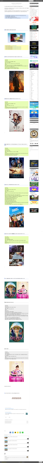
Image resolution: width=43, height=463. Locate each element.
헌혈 (34, 77)
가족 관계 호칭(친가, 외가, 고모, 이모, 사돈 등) (34, 7)
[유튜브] (36, 143)
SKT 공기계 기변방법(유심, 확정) (33, 13)
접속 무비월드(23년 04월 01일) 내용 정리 (8, 421)
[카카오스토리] (17, 432)
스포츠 (34, 78)
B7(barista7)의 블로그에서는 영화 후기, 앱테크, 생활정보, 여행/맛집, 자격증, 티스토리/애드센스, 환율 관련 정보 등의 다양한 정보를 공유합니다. (15, 457)
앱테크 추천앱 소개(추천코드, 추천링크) (34, 4)
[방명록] (38, 0)
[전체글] (37, 0)
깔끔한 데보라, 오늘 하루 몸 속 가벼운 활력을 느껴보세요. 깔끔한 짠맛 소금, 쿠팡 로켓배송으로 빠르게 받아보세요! (15, 409)
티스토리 (34, 95)
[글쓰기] (39, 0)
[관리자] (40, 0)
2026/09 (34, 123)
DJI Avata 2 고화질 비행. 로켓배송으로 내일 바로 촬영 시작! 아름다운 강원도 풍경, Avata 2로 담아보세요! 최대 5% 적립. (14, 414)
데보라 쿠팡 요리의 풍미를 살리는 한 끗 (9, 408)
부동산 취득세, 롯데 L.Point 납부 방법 (33, 11)
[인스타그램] (34, 143)
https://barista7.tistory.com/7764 (17, 48)
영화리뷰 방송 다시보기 (34, 73)
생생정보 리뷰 (34, 79)
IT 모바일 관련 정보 (34, 75)
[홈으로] (36, 0)
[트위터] (13, 432)
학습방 (34, 98)
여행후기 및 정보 (34, 90)
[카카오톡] (15, 432)
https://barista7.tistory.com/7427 (17, 46)
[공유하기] (6, 417)
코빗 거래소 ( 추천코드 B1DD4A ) (33, 33)
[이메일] (37, 143)
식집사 (34, 89)
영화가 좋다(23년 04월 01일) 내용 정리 (17, 3)
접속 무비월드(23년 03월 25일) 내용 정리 (8, 422)
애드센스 (34, 96)
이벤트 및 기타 (34, 84)
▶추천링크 (31, 32)
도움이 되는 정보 (34, 74)
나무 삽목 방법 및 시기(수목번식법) (33, 10)
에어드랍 (34, 85)
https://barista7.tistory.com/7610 (17, 47)
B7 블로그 (34, 94)
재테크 (34, 80)
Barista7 (2, 0)
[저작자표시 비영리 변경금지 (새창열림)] (11, 417)
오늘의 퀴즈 (34, 83)
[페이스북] (10, 432)
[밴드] (22, 432)
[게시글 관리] (7, 417)
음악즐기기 (34, 93)
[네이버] (20, 432)
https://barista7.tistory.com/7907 (17, 49)
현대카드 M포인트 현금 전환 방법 (33, 12)
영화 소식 (34, 72)
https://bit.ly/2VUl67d (13, 45)
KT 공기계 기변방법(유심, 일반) (33, 14)
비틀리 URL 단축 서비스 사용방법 (33, 15)
